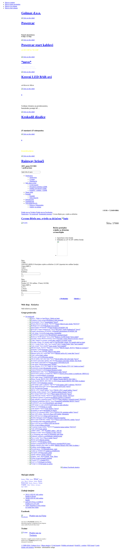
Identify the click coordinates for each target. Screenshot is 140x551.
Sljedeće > (77, 298)
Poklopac (31, 481)
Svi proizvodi (33, 214)
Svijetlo (23, 485)
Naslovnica (25, 214)
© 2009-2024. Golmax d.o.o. (30, 545)
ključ (22, 486)
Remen (40, 481)
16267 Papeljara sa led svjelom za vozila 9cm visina (35, 506)
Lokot (22, 481)
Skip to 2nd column (11, 8)
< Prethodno (63, 298)
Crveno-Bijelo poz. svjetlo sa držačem (41, 218)
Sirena (40, 483)
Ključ (36, 479)
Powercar (28, 23)
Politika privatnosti (67, 545)
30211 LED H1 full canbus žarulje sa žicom (34, 495)
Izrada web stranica (27, 547)
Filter (27, 479)
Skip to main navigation (12, 4)
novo (25, 486)
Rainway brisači (32, 161)
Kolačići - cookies (80, 545)
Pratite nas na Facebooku (44, 212)
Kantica (31, 479)
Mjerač (26, 481)
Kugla (40, 479)
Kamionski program (45, 214)
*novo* (26, 62)
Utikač (28, 485)
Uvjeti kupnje (56, 545)
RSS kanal (91, 545)
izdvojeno (38, 485)
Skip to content (10, 2)
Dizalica (23, 479)
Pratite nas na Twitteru (28, 212)
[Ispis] (65, 218)
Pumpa (35, 481)
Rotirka (30, 483)
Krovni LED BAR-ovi (36, 77)
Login (97, 545)
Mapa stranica (45, 545)
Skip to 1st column (11, 6)
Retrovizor (24, 483)
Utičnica (33, 485)
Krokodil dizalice (33, 117)
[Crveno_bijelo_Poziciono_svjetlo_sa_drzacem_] (62, 255)
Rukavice (35, 483)
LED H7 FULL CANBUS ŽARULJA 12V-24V (34, 503)
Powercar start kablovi (37, 45)
